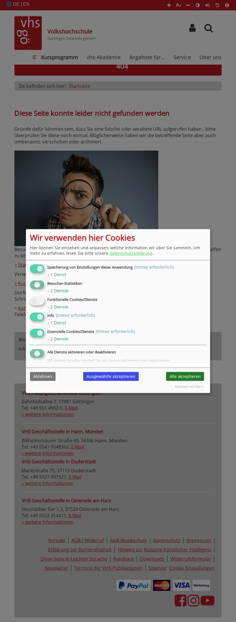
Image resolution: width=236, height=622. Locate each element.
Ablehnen (42, 376)
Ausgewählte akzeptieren (111, 376)
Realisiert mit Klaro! (189, 386)
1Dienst (56, 274)
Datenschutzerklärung (130, 253)
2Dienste (57, 290)
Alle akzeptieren (185, 376)
